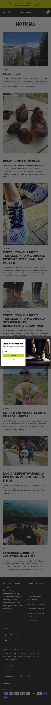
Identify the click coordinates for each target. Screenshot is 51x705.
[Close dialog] (48, 340)
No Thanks (13, 359)
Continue (13, 355)
